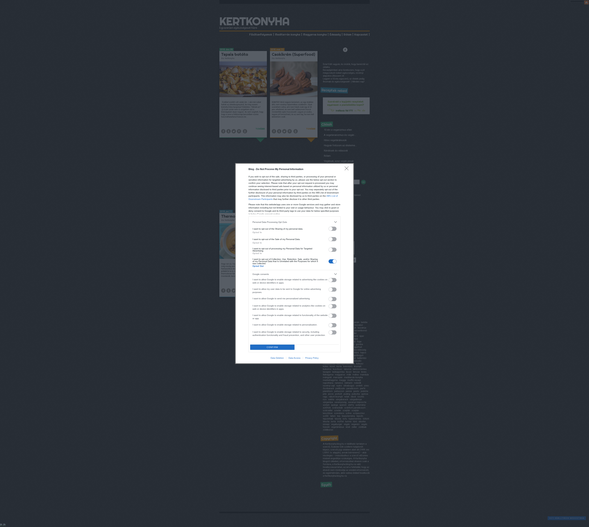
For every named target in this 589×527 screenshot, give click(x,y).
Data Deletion (277, 358)
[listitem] (294, 222)
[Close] (347, 169)
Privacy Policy (312, 358)
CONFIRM (272, 347)
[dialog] (294, 263)
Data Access (294, 358)
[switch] (333, 229)
